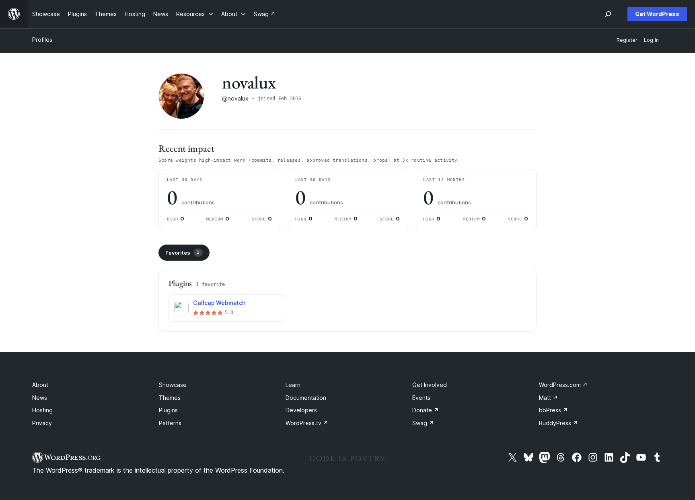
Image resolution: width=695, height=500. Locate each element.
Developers (301, 410)
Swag (423, 423)
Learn (293, 384)
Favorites (182, 252)
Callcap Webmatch (219, 302)
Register (627, 40)
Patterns (170, 423)
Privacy (42, 423)
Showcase (173, 384)
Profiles (42, 39)
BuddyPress (558, 423)
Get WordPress (657, 13)
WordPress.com (563, 384)
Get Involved (429, 384)
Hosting (42, 410)
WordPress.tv (307, 423)
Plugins (168, 410)
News (39, 397)
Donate (425, 410)
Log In (651, 40)
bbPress (553, 410)
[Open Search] (608, 14)
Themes (170, 397)
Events (421, 397)
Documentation (306, 397)
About (40, 384)
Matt (548, 397)
